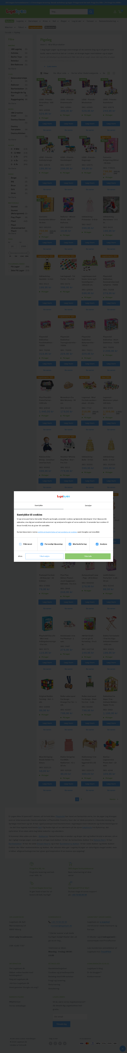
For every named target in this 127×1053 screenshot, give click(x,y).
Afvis (20, 556)
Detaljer (88, 506)
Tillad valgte (44, 556)
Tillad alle (88, 556)
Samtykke (39, 505)
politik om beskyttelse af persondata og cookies (57, 532)
